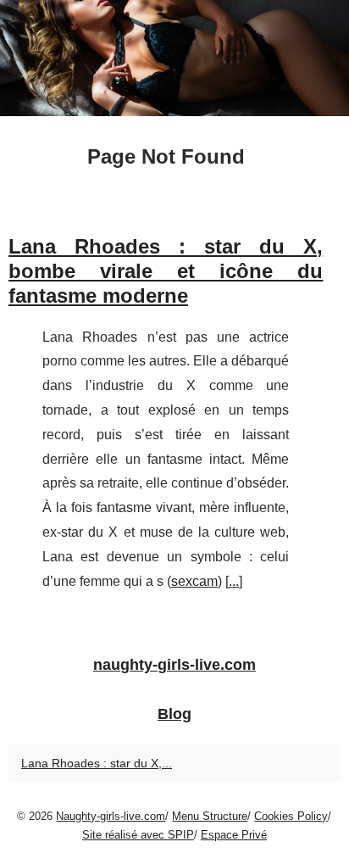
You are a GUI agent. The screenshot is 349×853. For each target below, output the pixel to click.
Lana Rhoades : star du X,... (96, 763)
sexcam (194, 581)
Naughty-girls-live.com (110, 816)
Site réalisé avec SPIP (138, 834)
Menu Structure (209, 816)
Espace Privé (234, 834)
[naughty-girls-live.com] (174, 58)
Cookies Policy (291, 816)
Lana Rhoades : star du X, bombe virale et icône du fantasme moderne (165, 271)
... (234, 581)
